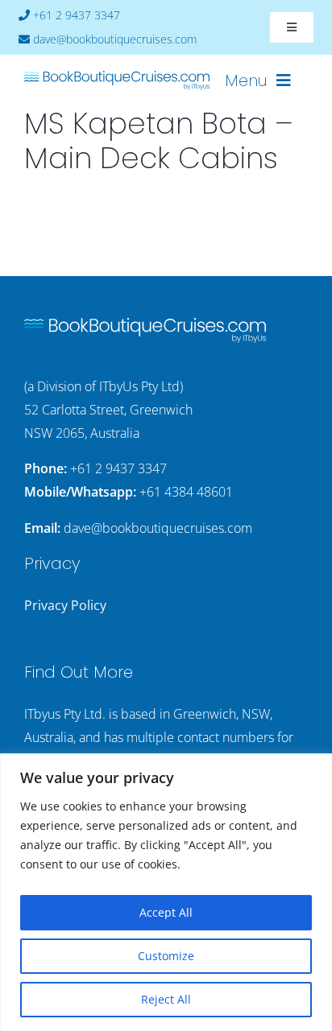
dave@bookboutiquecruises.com (158, 528)
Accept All (166, 912)
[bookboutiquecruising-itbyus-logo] (117, 77)
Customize (166, 955)
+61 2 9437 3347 (118, 468)
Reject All (166, 999)
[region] (166, 892)
